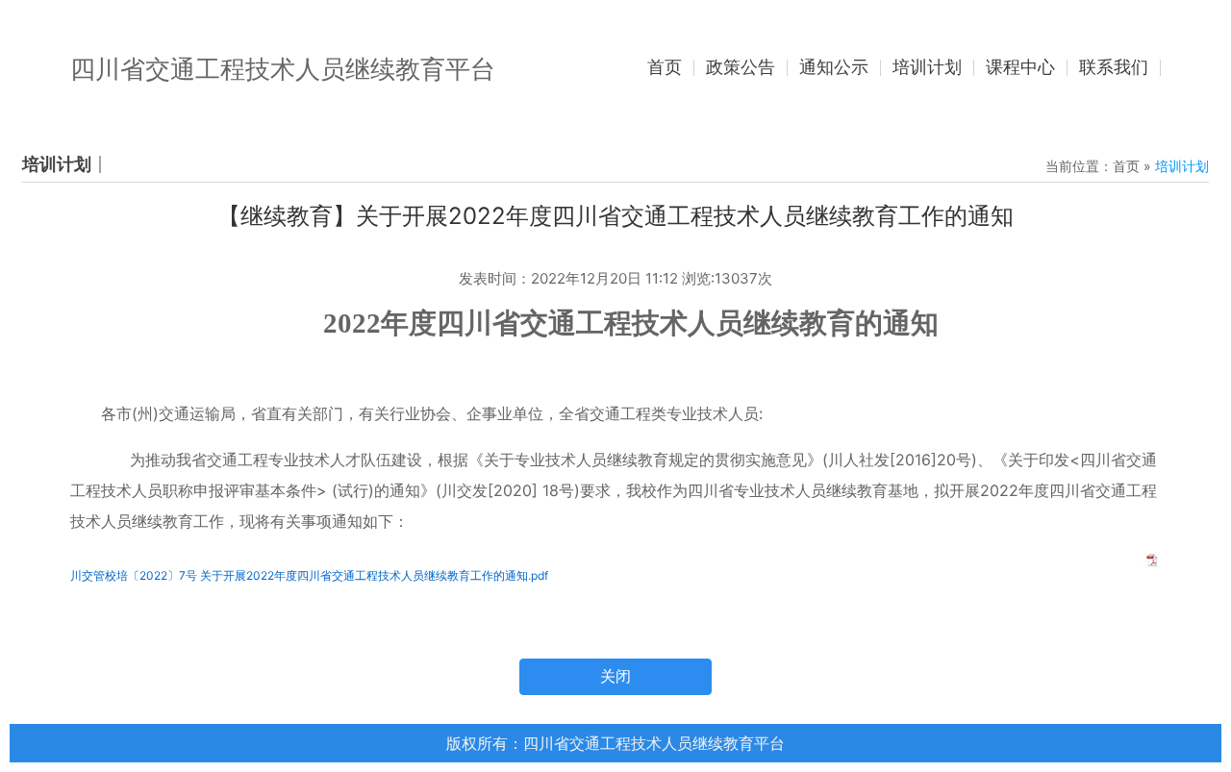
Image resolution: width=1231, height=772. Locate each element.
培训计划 (927, 67)
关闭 (615, 676)
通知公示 (833, 67)
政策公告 (740, 67)
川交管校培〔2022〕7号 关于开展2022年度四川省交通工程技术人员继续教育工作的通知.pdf (309, 575)
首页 (664, 67)
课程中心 (1020, 67)
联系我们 (1113, 67)
